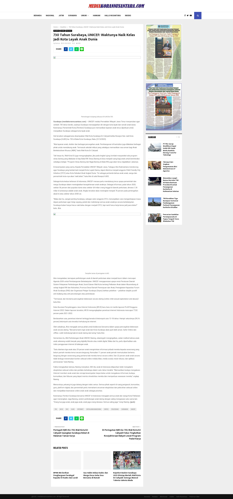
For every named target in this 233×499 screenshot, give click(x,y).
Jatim (61, 16)
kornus (57, 43)
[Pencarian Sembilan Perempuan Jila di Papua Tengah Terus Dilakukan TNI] (154, 217)
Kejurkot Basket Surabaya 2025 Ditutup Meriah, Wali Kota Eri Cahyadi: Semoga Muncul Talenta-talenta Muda (127, 476)
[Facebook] (185, 15)
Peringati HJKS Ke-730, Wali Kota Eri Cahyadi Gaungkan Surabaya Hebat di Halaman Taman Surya (71, 433)
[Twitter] (188, 15)
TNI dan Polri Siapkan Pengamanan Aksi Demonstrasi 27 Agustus (170, 166)
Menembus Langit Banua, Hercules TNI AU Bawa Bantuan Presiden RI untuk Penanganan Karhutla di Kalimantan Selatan (171, 185)
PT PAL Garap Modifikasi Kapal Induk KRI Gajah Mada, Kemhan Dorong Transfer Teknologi (169, 149)
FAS (67, 409)
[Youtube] (191, 15)
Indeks (128, 16)
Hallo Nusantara (113, 16)
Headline (56, 30)
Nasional (50, 16)
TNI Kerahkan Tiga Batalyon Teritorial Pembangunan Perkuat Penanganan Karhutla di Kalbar (171, 203)
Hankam (96, 16)
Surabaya (72, 16)
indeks (63, 30)
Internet (80, 409)
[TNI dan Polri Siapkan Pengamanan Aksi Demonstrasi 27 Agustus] (154, 165)
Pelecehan (114, 409)
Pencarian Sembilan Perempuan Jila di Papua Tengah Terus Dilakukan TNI (171, 218)
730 (56, 409)
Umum (84, 16)
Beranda (38, 16)
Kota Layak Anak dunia (94, 409)
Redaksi (155, 497)
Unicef (133, 409)
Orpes (106, 409)
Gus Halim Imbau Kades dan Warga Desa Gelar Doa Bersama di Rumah (95, 475)
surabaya (124, 409)
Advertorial (163, 497)
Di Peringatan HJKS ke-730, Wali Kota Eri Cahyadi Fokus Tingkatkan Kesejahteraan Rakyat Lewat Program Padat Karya (121, 434)
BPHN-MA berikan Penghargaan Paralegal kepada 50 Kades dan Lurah (65, 475)
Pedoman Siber (194, 497)
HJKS (72, 409)
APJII (61, 409)
